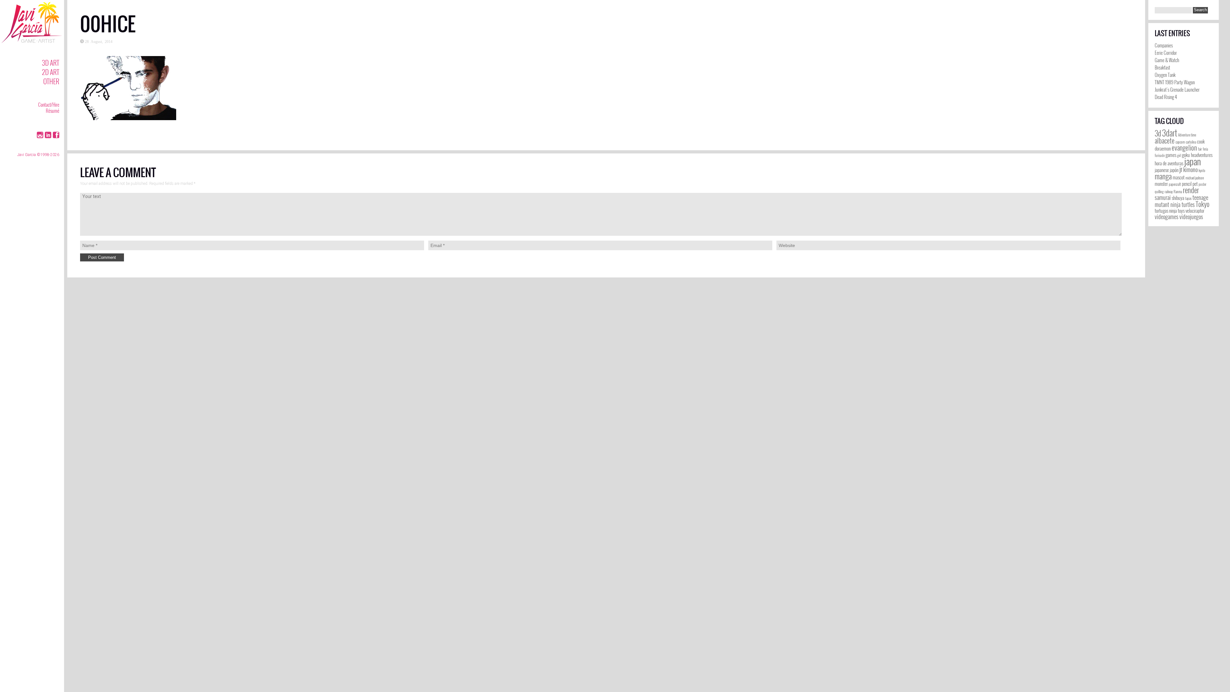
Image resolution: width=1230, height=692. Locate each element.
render (1191, 190)
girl (1179, 155)
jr (1180, 169)
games (1171, 155)
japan (1192, 161)
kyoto (1202, 170)
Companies (1164, 45)
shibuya (1178, 197)
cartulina (1191, 141)
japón (1174, 170)
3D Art (50, 63)
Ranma (1178, 191)
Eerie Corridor (1166, 52)
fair (1200, 149)
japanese (1162, 170)
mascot (1179, 177)
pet (1195, 183)
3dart (1169, 133)
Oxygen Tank (1165, 74)
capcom (1180, 141)
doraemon (1163, 148)
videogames (1166, 216)
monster (1161, 183)
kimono (1190, 169)
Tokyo (1203, 204)
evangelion (1184, 147)
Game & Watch (1167, 59)
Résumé (52, 110)
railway (1169, 191)
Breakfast (1162, 67)
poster (1202, 184)
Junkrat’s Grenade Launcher (1177, 89)
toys (1181, 210)
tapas (1188, 198)
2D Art (50, 72)
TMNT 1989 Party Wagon (1175, 82)
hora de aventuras (1169, 163)
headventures (1201, 155)
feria (1205, 149)
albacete (1165, 140)
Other (51, 81)
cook (1201, 141)
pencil (1187, 183)
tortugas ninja (1166, 210)
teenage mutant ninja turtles (1181, 201)
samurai (1163, 197)
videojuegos (1191, 216)
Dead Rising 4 (1166, 96)
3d (1158, 133)
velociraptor (1194, 210)
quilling (1159, 191)
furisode (1160, 155)
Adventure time (1187, 134)
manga (1163, 176)
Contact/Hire (48, 104)
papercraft (1175, 184)
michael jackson (1194, 177)
